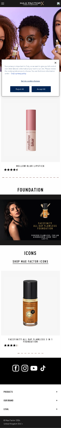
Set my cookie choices (30, 81)
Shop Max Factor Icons (30, 261)
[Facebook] (15, 368)
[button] (30, 39)
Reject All (20, 89)
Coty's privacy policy (18, 73)
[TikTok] (43, 368)
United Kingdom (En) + (13, 423)
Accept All (41, 89)
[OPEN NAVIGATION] (4, 3)
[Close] (55, 63)
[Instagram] (24, 368)
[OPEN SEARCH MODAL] (58, 3)
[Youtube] (33, 368)
